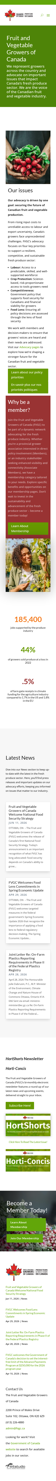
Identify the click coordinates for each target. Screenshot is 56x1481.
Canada (35, 1443)
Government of (21, 1443)
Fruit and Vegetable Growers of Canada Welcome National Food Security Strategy (26, 812)
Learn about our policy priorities (26, 374)
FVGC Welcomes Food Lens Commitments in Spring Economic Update (26, 886)
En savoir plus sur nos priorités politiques (26, 387)
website (11, 1449)
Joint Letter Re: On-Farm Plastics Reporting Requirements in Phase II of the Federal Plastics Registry (27, 962)
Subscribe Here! (20, 1106)
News (24, 1298)
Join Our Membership (24, 1238)
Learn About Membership (20, 528)
